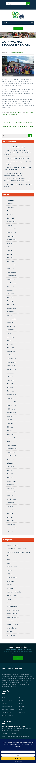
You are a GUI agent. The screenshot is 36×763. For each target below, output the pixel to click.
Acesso (18, 28)
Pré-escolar (10, 621)
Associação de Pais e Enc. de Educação (18, 552)
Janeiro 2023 (10, 355)
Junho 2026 (10, 207)
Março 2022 (10, 391)
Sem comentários (18, 52)
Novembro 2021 (11, 405)
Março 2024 (10, 304)
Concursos (10, 570)
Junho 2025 (10, 250)
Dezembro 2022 (11, 358)
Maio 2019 (10, 513)
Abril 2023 (10, 344)
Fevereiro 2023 (11, 351)
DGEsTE (21, 706)
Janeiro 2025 (10, 268)
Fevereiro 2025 (11, 265)
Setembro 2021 (11, 412)
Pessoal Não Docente (13, 617)
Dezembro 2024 (11, 272)
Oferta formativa (11, 603)
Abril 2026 (10, 214)
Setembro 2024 (11, 283)
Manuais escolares (12, 595)
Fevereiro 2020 (11, 481)
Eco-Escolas (10, 581)
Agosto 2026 (10, 200)
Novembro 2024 (11, 275)
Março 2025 (10, 261)
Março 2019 (10, 520)
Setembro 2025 (11, 239)
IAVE (20, 709)
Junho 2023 (10, 337)
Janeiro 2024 (10, 311)
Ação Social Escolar (12, 545)
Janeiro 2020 (10, 484)
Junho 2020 (10, 466)
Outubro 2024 (11, 279)
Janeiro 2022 (10, 398)
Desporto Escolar (12, 577)
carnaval (4, 114)
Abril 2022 (10, 387)
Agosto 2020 (10, 459)
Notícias (9, 599)
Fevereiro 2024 (11, 308)
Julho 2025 (10, 247)
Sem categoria (11, 635)
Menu (6, 22)
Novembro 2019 (11, 492)
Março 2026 (10, 218)
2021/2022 (29, 112)
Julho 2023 (10, 333)
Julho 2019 (10, 506)
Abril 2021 (10, 430)
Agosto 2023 (10, 330)
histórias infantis (13, 114)
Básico (19, 112)
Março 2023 (10, 348)
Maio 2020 (10, 470)
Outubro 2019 (11, 495)
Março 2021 (10, 434)
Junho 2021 (10, 423)
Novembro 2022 (11, 362)
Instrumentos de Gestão (14, 592)
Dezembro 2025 (11, 229)
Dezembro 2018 (11, 528)
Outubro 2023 (11, 322)
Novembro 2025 (11, 232)
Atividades (13, 112)
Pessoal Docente (12, 613)
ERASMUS (9, 585)
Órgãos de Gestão (12, 606)
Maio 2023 (10, 340)
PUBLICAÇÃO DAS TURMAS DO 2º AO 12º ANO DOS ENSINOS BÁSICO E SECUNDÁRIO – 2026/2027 (17, 152)
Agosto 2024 (10, 286)
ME (20, 697)
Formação (10, 588)
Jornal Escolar (6, 712)
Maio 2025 (10, 254)
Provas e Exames (12, 628)
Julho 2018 (10, 531)
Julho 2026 (10, 203)
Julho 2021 (10, 420)
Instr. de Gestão (7, 700)
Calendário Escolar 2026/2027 (16, 147)
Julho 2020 (10, 463)
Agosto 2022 (10, 373)
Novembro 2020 (12, 448)
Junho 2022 (10, 380)
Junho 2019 (10, 510)
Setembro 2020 (11, 456)
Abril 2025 (10, 257)
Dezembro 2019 (11, 488)
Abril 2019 (10, 517)
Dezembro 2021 (11, 402)
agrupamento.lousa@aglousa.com (18, 736)
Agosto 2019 (10, 502)
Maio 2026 (10, 211)
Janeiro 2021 (10, 441)
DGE (20, 703)
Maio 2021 (10, 427)
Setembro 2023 (11, 326)
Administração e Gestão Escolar (16, 549)
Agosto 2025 (10, 243)
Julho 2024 (10, 290)
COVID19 (9, 574)
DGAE (21, 700)
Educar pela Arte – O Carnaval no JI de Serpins (17, 122)
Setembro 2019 (11, 499)
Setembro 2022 (11, 369)
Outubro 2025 (11, 236)
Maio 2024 (10, 297)
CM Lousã (22, 712)
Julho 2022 (10, 376)
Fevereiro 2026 (11, 221)
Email (18, 658)
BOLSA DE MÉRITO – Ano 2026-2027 (18, 158)
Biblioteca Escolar (12, 567)
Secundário (10, 631)
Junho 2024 (10, 293)
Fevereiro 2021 (11, 438)
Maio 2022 (10, 384)
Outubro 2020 (11, 452)
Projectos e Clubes (12, 624)
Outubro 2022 (11, 366)
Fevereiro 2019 (11, 524)
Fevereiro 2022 (11, 394)
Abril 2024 (10, 301)
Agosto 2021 (10, 416)
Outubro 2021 (11, 409)
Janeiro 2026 (10, 225)
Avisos (8, 559)
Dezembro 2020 (12, 445)
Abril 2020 (10, 474)
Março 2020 (10, 477)
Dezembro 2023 (11, 315)
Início (4, 697)
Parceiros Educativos (13, 610)
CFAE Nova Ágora (7, 716)
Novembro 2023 (11, 319)
